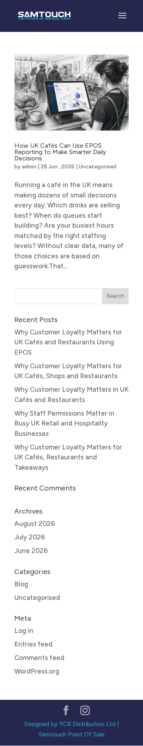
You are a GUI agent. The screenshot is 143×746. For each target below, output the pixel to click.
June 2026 (31, 551)
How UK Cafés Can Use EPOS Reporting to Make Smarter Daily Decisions (60, 152)
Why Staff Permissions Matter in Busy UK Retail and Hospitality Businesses (64, 423)
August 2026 (34, 523)
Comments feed (39, 658)
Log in (23, 631)
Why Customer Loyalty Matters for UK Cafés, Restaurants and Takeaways (68, 457)
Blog (21, 584)
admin (29, 166)
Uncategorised (97, 166)
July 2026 (29, 537)
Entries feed (33, 644)
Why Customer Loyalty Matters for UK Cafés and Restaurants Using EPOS (68, 342)
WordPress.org (36, 671)
